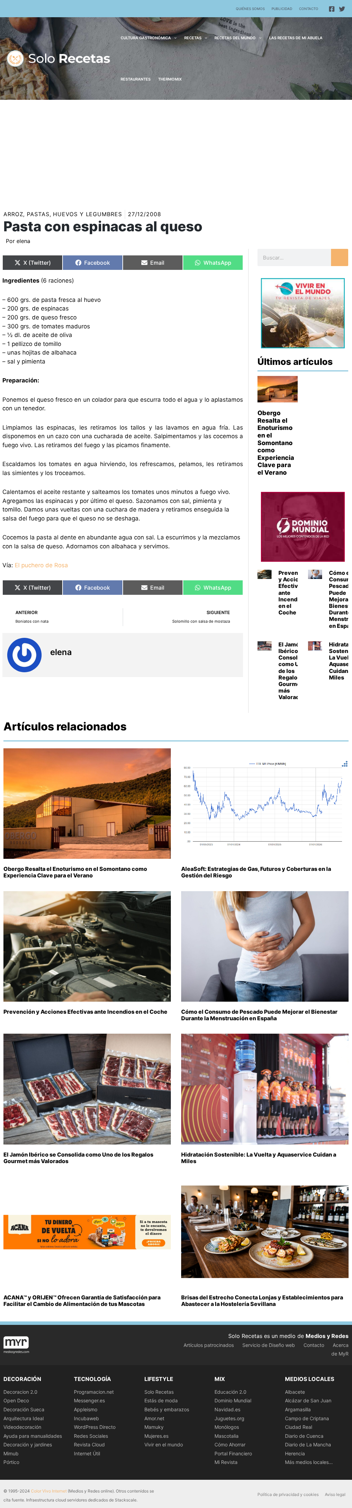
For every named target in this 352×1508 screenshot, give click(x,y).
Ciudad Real (298, 1427)
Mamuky (154, 1427)
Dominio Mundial (232, 1400)
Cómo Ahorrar (229, 1444)
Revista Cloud (89, 1444)
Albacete (295, 1392)
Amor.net (154, 1418)
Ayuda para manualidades (32, 1436)
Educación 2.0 (230, 1392)
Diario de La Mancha (308, 1444)
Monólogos (226, 1427)
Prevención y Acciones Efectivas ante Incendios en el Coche (85, 1011)
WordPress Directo (95, 1427)
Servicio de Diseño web (268, 1345)
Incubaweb (86, 1418)
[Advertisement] (176, 151)
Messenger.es (89, 1400)
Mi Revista (226, 1462)
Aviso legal (335, 1494)
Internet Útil (87, 1453)
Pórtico (11, 1462)
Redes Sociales (91, 1436)
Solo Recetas (159, 1392)
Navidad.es (227, 1409)
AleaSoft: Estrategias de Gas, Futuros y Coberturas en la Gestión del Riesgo (256, 872)
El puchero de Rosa (41, 565)
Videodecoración (22, 1427)
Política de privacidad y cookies (288, 1494)
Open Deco (16, 1400)
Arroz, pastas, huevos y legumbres (62, 214)
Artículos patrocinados (209, 1345)
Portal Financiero (233, 1453)
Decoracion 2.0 (20, 1392)
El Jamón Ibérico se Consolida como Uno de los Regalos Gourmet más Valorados (292, 671)
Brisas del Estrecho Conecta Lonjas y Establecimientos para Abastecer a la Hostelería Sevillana (262, 1300)
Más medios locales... (309, 1462)
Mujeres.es (156, 1436)
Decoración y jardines (27, 1444)
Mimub (11, 1453)
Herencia (295, 1453)
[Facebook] (332, 9)
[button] (174, 38)
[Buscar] (339, 257)
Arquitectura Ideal (23, 1418)
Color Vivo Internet (49, 1491)
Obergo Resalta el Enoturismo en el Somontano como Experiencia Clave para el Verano (275, 442)
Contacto (308, 9)
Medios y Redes (327, 1335)
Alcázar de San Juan (308, 1400)
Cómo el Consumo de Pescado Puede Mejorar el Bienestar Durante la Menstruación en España (259, 1015)
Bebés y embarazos (166, 1409)
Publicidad (282, 9)
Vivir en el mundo (163, 1444)
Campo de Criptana (307, 1418)
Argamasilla (298, 1409)
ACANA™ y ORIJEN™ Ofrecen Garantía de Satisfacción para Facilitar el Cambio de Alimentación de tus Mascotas (82, 1300)
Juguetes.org (229, 1418)
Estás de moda (161, 1400)
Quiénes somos (250, 9)
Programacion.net (94, 1392)
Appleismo (85, 1409)
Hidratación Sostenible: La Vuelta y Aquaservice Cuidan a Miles (258, 1157)
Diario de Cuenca (304, 1436)
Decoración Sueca (23, 1409)
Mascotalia (226, 1436)
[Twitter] (342, 9)
